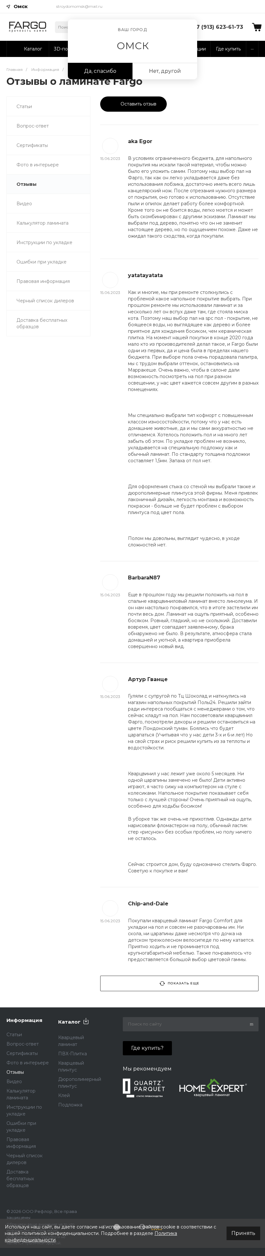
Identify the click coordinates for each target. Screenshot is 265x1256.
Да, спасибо (100, 71)
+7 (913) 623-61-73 (218, 27)
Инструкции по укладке (44, 242)
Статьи (24, 106)
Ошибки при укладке (41, 262)
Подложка (70, 1105)
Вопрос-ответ (32, 126)
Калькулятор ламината (42, 223)
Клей (64, 1095)
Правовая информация (43, 281)
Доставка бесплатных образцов (41, 323)
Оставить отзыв (137, 104)
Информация (24, 1020)
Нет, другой (165, 71)
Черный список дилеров (45, 301)
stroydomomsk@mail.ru (79, 6)
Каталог (69, 1022)
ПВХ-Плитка (72, 1054)
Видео (24, 204)
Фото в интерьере (37, 165)
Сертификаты (32, 145)
